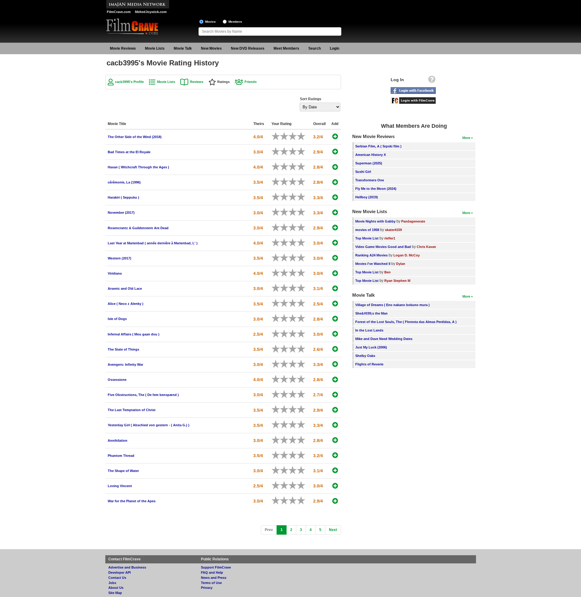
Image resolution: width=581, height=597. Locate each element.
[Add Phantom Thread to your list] (335, 455)
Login (334, 48)
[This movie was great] (299, 136)
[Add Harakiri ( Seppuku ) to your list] (335, 197)
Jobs (112, 583)
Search (314, 48)
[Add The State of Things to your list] (335, 349)
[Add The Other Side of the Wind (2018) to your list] (335, 136)
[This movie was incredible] (303, 136)
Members (235, 21)
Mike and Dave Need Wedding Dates (383, 339)
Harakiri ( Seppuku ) (123, 197)
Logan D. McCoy (406, 255)
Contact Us (117, 577)
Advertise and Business (127, 567)
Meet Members (286, 48)
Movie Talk (183, 48)
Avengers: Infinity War (125, 364)
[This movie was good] (295, 136)
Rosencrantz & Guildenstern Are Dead (138, 228)
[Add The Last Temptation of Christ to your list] (335, 410)
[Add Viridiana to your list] (335, 273)
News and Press (213, 577)
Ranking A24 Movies (371, 255)
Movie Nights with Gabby (375, 221)
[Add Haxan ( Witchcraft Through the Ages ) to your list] (335, 167)
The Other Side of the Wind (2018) (135, 137)
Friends (251, 82)
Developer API (119, 572)
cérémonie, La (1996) (124, 182)
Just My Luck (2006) (371, 347)
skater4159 (393, 230)
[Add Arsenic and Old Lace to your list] (335, 288)
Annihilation (117, 440)
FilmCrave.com (119, 12)
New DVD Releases (247, 48)
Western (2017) (119, 258)
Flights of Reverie (369, 364)
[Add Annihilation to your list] (335, 440)
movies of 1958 (367, 230)
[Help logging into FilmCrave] (431, 81)
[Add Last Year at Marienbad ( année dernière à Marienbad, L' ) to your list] (335, 243)
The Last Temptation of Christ (132, 410)
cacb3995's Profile (129, 82)
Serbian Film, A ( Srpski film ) (378, 146)
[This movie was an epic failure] (273, 136)
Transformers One (369, 180)
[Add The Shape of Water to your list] (335, 470)
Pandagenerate (413, 221)
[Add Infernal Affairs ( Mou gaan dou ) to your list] (335, 334)
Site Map (115, 593)
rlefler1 (389, 238)
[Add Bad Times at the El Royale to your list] (335, 151)
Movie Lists (155, 48)
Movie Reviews (123, 48)
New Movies (211, 48)
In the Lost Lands (369, 330)
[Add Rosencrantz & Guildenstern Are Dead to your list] (335, 227)
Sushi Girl (363, 171)
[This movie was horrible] (278, 136)
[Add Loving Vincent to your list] (335, 486)
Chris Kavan (426, 247)
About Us (115, 587)
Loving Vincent (120, 486)
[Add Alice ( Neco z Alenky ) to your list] (335, 303)
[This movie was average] (286, 136)
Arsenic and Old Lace (125, 288)
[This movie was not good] (282, 136)
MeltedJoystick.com (151, 12)
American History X (370, 155)
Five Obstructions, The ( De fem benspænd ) (143, 395)
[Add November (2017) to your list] (335, 212)
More (466, 138)
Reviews (196, 82)
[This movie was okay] (290, 136)
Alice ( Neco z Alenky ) (125, 303)
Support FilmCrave (216, 567)
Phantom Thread (121, 455)
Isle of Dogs (117, 319)
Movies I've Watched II (372, 264)
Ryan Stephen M (397, 280)
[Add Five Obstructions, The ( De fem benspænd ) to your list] (335, 394)
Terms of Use (211, 583)
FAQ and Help (212, 572)
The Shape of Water (123, 471)
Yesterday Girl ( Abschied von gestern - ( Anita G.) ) (148, 425)
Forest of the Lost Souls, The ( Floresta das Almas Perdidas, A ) (406, 322)
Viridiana (115, 273)
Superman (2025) (368, 163)
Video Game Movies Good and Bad (383, 247)
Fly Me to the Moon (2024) (375, 188)
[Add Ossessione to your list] (335, 379)
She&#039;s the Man (371, 313)
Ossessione (117, 379)
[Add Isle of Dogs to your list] (335, 319)
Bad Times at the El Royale (129, 152)
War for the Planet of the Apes (132, 501)
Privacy (206, 587)
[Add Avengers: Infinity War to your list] (335, 364)
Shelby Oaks (365, 356)
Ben (387, 272)
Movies (210, 21)
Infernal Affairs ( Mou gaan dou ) (133, 334)
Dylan (400, 264)
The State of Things (123, 349)
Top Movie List (367, 238)
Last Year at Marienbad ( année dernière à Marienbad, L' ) (153, 243)
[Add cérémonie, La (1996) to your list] (335, 182)
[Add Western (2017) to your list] (335, 258)
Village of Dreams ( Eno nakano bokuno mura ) (392, 305)
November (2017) (121, 212)
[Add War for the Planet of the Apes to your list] (335, 501)
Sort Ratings (310, 99)
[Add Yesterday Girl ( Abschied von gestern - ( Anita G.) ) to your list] (335, 425)
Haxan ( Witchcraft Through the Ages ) (138, 167)
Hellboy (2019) (366, 197)
